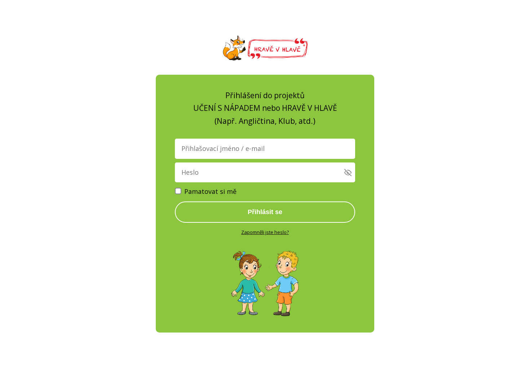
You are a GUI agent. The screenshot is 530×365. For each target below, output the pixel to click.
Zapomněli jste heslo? (265, 232)
